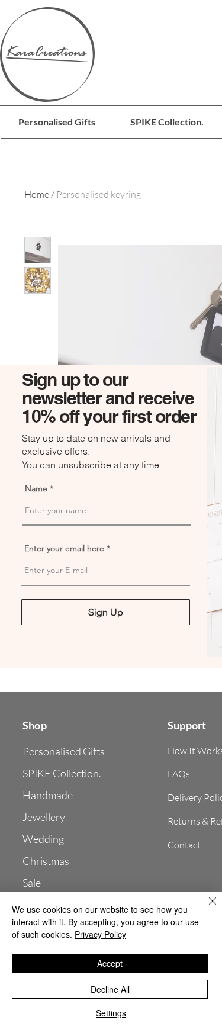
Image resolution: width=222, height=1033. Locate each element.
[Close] (205, 908)
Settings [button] (111, 1013)
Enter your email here (64, 548)
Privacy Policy (100, 934)
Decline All (110, 989)
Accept (110, 963)
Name (36, 488)
